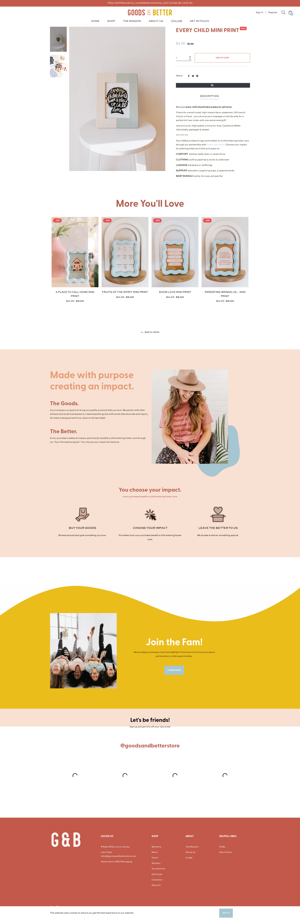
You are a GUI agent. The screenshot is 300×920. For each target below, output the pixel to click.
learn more (174, 670)
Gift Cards (157, 874)
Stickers (156, 863)
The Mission (191, 847)
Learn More (140, 913)
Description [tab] (209, 96)
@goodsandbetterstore (150, 746)
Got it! (226, 913)
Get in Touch (225, 852)
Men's (155, 852)
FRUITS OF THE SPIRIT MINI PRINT (125, 292)
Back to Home (151, 332)
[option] (75, 265)
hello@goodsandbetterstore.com (118, 856)
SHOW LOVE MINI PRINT (175, 292)
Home (155, 858)
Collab (188, 858)
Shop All (156, 885)
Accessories (158, 869)
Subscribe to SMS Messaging (116, 862)
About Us (190, 852)
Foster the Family (215, 145)
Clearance (157, 880)
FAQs (222, 847)
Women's (156, 847)
